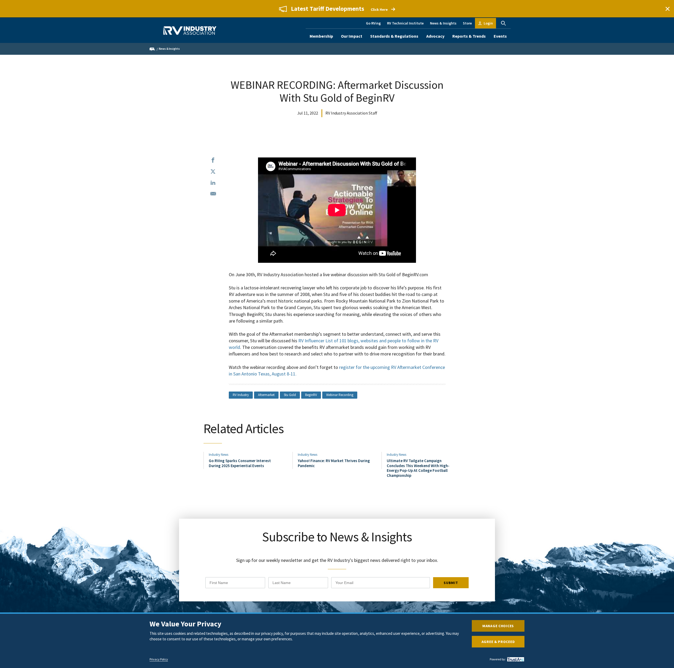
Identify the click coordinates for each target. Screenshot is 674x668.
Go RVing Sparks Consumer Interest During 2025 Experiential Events (240, 463)
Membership (321, 36)
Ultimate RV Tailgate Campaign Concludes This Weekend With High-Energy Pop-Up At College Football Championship (418, 468)
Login (488, 23)
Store (467, 23)
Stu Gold (290, 395)
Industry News (218, 454)
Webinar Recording (339, 395)
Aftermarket (266, 395)
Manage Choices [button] (498, 626)
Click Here (379, 9)
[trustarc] (515, 659)
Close (667, 8)
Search (503, 23)
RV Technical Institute (405, 23)
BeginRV (311, 395)
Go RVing (373, 23)
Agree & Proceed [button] (498, 641)
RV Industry (241, 395)
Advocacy (435, 36)
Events (500, 36)
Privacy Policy (159, 659)
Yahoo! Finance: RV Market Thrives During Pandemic (334, 463)
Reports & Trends (469, 36)
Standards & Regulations (394, 36)
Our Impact (351, 36)
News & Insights (443, 23)
